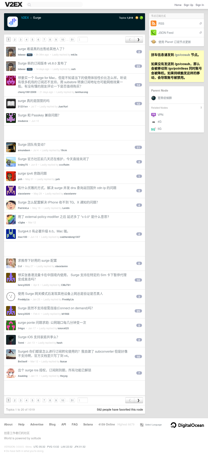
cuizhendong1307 (70, 237)
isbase (22, 54)
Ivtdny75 (23, 164)
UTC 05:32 (39, 446)
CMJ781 (66, 285)
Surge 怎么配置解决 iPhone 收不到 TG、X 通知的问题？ (59, 202)
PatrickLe (23, 208)
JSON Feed (165, 33)
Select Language (152, 424)
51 (72, 39)
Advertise (36, 424)
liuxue (63, 361)
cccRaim (64, 164)
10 (62, 39)
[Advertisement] (74, 133)
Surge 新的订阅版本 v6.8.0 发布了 (42, 63)
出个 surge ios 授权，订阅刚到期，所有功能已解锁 (54, 370)
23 (138, 66)
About (8, 424)
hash (59, 342)
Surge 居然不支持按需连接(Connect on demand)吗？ (56, 308)
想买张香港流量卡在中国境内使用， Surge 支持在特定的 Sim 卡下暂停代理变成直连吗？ (72, 276)
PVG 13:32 (53, 446)
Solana (88, 424)
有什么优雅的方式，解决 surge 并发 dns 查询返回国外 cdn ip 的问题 (67, 187)
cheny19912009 (27, 92)
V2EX (25, 17)
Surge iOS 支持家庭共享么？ (39, 337)
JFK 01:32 (80, 446)
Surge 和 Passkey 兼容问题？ (39, 115)
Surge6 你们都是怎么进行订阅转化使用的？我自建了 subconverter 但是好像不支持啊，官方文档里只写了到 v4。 (73, 353)
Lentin (65, 208)
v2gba (21, 222)
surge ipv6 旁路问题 (32, 173)
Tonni (21, 342)
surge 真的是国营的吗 (34, 100)
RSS (161, 23)
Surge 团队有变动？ (32, 144)
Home (177, 5)
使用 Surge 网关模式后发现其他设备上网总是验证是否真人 (60, 293)
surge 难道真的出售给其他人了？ (42, 48)
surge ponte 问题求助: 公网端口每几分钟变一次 (52, 322)
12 (138, 103)
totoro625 (63, 328)
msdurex (23, 121)
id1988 (65, 314)
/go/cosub (182, 54)
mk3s (74, 54)
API (63, 424)
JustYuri (63, 106)
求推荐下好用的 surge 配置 (37, 260)
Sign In (200, 5)
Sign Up (188, 5)
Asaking (22, 376)
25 (138, 311)
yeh (20, 179)
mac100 (22, 237)
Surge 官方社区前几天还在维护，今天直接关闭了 (53, 158)
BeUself (22, 361)
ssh (73, 69)
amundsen (24, 150)
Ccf (20, 266)
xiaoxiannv (24, 193)
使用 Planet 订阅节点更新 (174, 42)
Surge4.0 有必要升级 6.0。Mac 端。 (44, 231)
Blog (52, 424)
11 (138, 147)
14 (138, 84)
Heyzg (63, 376)
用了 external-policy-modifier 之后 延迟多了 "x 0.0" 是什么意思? (63, 216)
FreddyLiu (23, 299)
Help (21, 424)
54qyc (21, 328)
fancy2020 (24, 285)
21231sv (23, 106)
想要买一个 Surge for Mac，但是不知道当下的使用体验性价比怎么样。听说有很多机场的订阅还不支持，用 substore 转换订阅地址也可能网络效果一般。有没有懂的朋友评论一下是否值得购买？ (72, 82)
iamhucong (81, 92)
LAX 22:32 (67, 446)
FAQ (75, 424)
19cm (64, 150)
